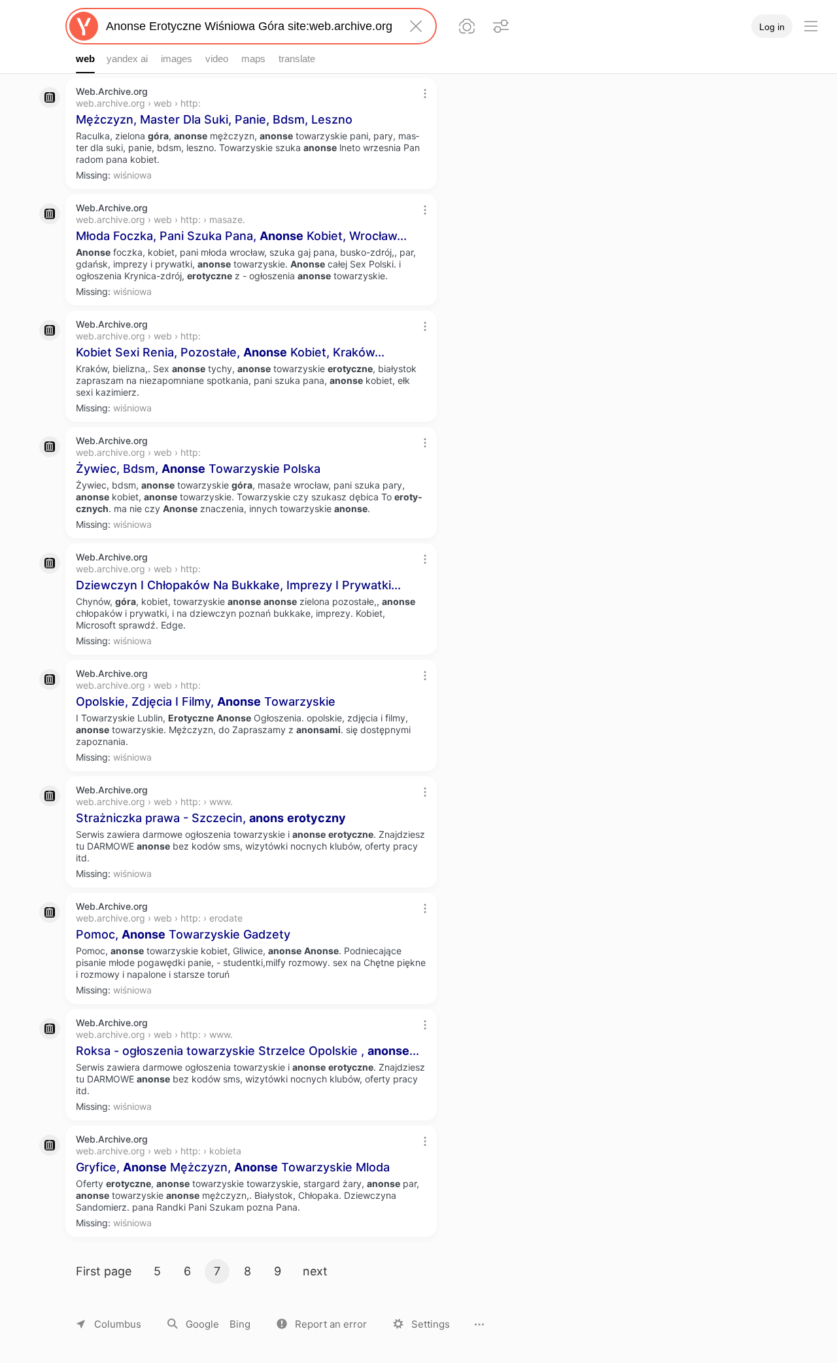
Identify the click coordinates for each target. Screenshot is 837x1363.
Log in (772, 27)
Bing (240, 1324)
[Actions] (425, 93)
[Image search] (467, 26)
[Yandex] (83, 26)
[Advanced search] (501, 26)
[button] (322, 1324)
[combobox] (248, 26)
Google (202, 1324)
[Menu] (811, 26)
